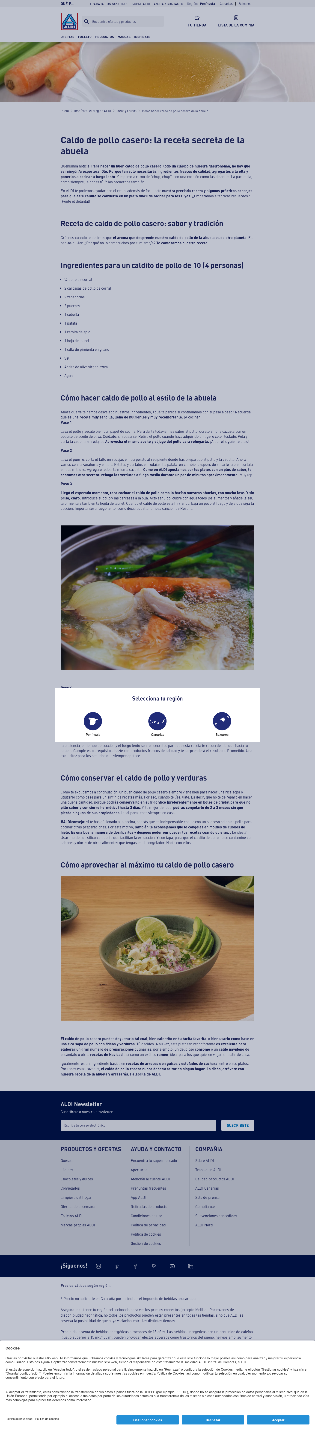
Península (93, 734)
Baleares (222, 734)
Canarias (157, 734)
